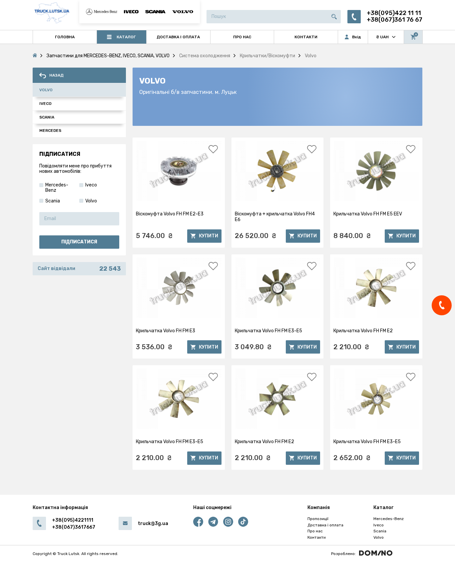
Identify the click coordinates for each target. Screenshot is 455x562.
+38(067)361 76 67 (394, 19)
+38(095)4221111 (72, 520)
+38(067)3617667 (73, 527)
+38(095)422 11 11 (394, 13)
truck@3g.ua (153, 523)
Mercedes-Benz (388, 518)
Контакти (316, 537)
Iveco (45, 103)
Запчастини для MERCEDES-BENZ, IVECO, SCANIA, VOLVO (108, 56)
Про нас (315, 531)
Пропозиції (317, 518)
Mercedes (50, 130)
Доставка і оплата (325, 525)
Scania (46, 117)
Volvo (46, 90)
